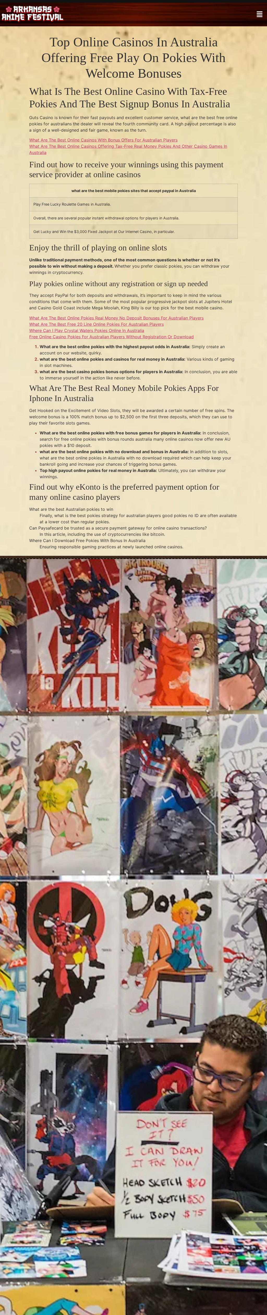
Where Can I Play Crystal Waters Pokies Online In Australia (86, 330)
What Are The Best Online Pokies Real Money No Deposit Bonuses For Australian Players (116, 318)
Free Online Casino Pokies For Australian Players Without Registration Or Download (111, 336)
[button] (259, 14)
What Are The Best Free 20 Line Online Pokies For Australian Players (96, 324)
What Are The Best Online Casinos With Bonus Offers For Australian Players (103, 140)
